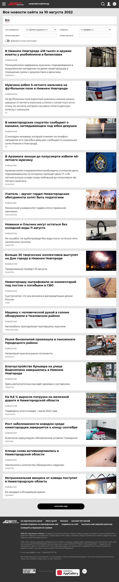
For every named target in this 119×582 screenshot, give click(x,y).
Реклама (64, 521)
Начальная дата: (12, 35)
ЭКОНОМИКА (10, 414)
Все (7, 20)
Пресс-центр (51, 521)
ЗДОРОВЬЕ (9, 441)
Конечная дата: (66, 35)
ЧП (6, 113)
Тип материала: (12, 30)
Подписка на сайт (70, 524)
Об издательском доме (31, 521)
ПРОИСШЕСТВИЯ (11, 330)
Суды (7, 303)
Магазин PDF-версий (80, 521)
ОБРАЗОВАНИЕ (11, 215)
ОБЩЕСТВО (9, 245)
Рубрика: (64, 30)
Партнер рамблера (46, 571)
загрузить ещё (60, 506)
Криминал (9, 75)
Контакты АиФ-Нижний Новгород (97, 524)
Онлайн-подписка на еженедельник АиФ (39, 524)
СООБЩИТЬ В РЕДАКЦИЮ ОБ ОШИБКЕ (36, 528)
